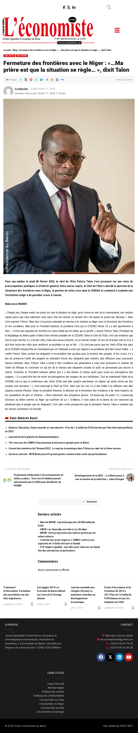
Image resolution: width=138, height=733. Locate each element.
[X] (68, 7)
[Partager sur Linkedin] (41, 79)
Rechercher (92, 502)
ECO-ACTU (9, 56)
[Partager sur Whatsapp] (36, 79)
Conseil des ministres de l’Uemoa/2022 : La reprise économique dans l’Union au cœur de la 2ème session (65, 448)
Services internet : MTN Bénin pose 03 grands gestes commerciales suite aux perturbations (58, 454)
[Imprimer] (57, 79)
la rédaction (21, 88)
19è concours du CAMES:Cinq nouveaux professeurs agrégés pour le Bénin (49, 442)
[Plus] (62, 79)
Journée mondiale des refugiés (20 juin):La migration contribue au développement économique (83, 595)
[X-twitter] (110, 657)
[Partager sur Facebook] (20, 79)
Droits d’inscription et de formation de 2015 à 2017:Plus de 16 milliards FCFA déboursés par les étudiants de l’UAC (117, 595)
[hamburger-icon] (117, 30)
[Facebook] (64, 7)
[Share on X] (25, 79)
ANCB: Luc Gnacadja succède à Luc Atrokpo (63, 529)
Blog (15, 50)
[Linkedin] (119, 657)
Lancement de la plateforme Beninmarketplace (34, 436)
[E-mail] (51, 79)
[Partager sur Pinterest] (31, 79)
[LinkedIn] (73, 7)
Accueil (7, 50)
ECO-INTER (22, 56)
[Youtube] (129, 657)
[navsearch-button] (108, 7)
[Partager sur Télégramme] (46, 79)
